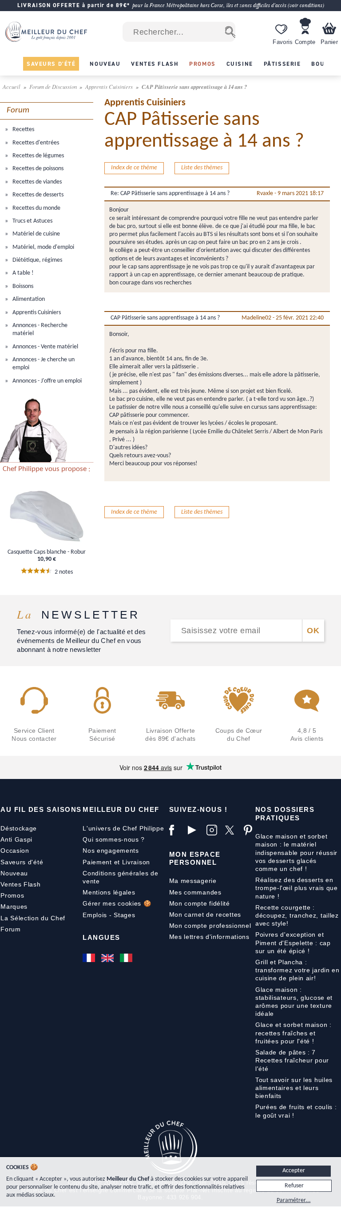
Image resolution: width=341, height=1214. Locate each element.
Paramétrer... (294, 1200)
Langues (101, 937)
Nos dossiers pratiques (284, 813)
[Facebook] (176, 830)
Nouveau (14, 873)
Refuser (294, 1185)
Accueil (12, 86)
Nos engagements (111, 850)
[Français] (90, 958)
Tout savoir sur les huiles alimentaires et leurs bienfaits (294, 1087)
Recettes (22, 129)
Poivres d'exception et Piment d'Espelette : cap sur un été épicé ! (293, 942)
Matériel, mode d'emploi (42, 247)
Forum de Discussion (53, 86)
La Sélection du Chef (32, 918)
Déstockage (18, 828)
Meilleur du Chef (121, 809)
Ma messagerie (193, 880)
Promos (12, 895)
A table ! (22, 273)
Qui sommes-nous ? (114, 839)
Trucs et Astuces (31, 221)
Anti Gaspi (16, 839)
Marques (14, 906)
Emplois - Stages (109, 914)
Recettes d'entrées (35, 143)
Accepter (293, 1170)
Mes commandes (195, 892)
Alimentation (28, 299)
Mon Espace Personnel (195, 858)
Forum (10, 929)
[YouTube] (195, 830)
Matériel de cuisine (35, 234)
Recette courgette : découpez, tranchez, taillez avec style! (297, 915)
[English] (108, 958)
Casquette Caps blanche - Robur (47, 552)
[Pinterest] (251, 830)
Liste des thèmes (201, 167)
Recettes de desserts (37, 195)
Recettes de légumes (37, 155)
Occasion (14, 850)
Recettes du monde (35, 208)
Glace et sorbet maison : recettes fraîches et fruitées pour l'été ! (293, 1032)
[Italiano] (127, 958)
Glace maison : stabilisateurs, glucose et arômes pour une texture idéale (294, 1002)
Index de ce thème (134, 167)
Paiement (97, 862)
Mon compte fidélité (199, 903)
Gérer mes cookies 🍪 (117, 903)
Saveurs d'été (21, 862)
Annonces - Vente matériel (44, 346)
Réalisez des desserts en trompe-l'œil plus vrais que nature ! (296, 887)
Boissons (22, 286)
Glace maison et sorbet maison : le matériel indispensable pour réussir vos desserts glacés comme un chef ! (296, 852)
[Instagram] (213, 830)
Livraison (136, 862)
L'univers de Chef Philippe (123, 828)
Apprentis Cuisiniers (109, 86)
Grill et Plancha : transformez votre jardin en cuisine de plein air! (297, 970)
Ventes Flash (20, 884)
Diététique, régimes (36, 260)
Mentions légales (109, 892)
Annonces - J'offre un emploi (46, 381)
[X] (232, 830)
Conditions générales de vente (120, 877)
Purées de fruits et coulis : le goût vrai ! (296, 1110)
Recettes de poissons (37, 168)
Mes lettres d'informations (209, 936)
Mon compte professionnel (210, 925)
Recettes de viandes (36, 182)
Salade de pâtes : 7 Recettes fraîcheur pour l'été (292, 1060)
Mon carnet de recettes (205, 914)
